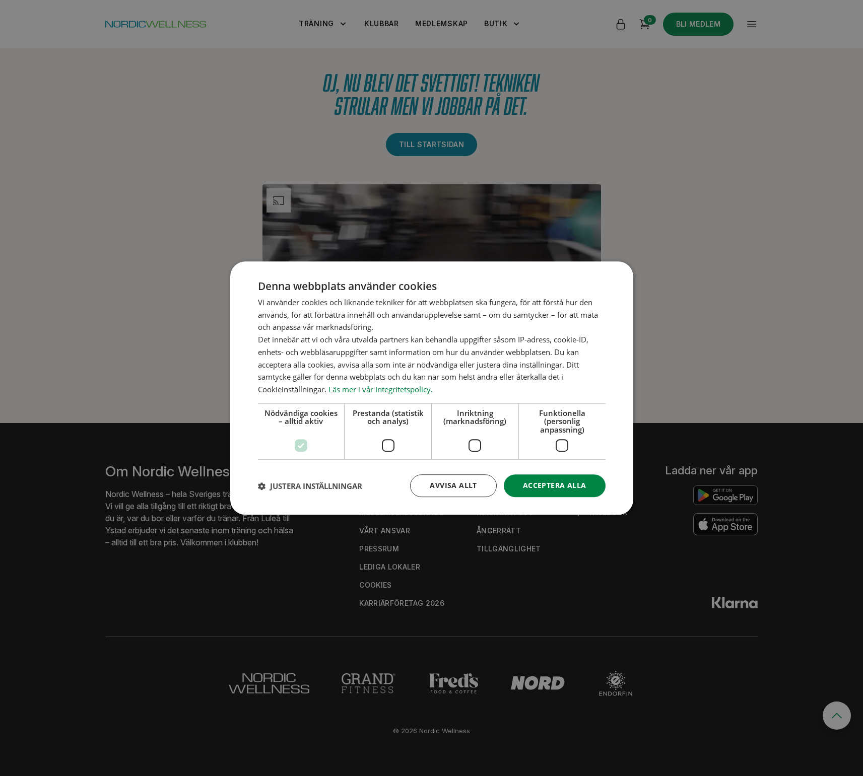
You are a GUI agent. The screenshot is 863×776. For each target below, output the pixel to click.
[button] (310, 485)
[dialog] (431, 388)
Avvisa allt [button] (453, 485)
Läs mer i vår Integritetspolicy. (380, 389)
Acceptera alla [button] (554, 485)
